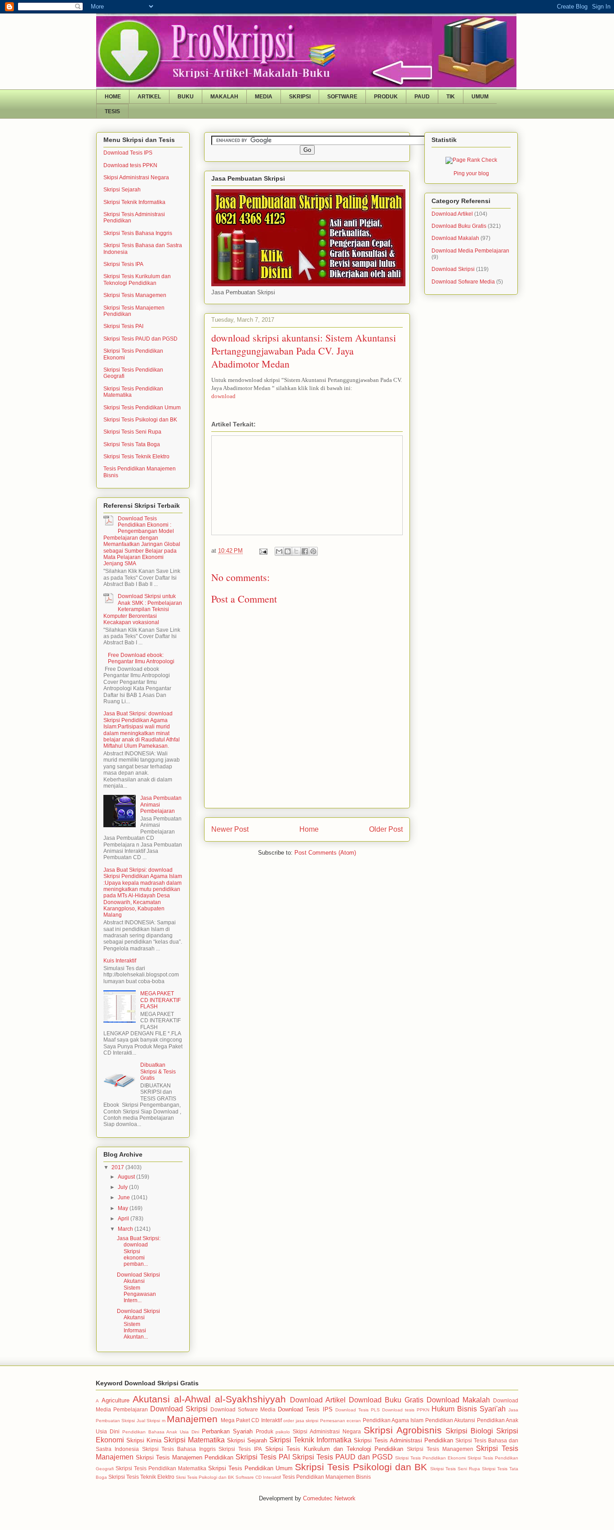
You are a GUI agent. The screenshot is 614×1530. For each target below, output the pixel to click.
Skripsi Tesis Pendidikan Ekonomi (430, 1457)
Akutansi (151, 1399)
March (126, 1229)
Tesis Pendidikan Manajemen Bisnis (326, 1477)
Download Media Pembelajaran (470, 251)
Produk (264, 1431)
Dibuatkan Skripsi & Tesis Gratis (158, 1071)
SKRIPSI (300, 96)
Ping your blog (471, 173)
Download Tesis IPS (127, 153)
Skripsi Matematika (194, 1440)
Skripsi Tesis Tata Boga (131, 444)
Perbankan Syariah (227, 1431)
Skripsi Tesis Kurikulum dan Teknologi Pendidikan (137, 279)
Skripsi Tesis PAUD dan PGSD (140, 339)
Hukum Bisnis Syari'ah (469, 1409)
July (123, 1187)
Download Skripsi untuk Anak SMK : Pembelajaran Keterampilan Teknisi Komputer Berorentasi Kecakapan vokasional (142, 609)
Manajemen (192, 1419)
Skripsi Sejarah (122, 189)
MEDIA (263, 96)
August (127, 1177)
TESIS (112, 111)
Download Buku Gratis (459, 226)
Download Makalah (455, 238)
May (123, 1208)
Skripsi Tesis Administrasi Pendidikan (403, 1440)
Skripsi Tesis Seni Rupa (132, 432)
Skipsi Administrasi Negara (136, 177)
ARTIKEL (149, 96)
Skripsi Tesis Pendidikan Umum (142, 407)
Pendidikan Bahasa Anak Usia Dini (160, 1431)
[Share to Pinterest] (313, 551)
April (124, 1218)
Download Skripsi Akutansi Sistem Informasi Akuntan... (138, 1324)
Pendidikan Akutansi (450, 1420)
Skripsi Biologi (469, 1431)
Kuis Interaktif (119, 961)
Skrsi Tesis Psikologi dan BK (205, 1477)
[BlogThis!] (287, 551)
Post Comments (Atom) (325, 852)
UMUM (480, 96)
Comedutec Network (329, 1498)
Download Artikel (452, 214)
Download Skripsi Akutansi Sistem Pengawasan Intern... (138, 1288)
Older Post (386, 829)
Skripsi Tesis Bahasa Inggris (137, 233)
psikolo (283, 1431)
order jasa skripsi (300, 1420)
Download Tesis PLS (357, 1409)
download (223, 396)
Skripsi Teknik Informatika (134, 202)
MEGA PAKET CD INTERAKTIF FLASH (160, 1000)
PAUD (422, 96)
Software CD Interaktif (258, 1477)
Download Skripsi (453, 269)
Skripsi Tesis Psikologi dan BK (140, 420)
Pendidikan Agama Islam (393, 1420)
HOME (113, 96)
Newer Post (230, 829)
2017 (118, 1167)
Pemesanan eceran (340, 1420)
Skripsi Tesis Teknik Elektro (136, 456)
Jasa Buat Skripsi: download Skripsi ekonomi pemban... (138, 1251)
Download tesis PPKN (130, 165)
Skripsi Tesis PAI (123, 326)
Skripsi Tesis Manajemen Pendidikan (184, 1457)
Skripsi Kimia (143, 1440)
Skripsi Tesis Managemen (134, 295)
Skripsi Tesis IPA (123, 264)
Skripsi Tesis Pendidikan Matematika (161, 1468)
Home (309, 829)
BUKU (186, 96)
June (124, 1197)
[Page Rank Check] (471, 160)
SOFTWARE (342, 96)
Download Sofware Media (463, 282)
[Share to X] (296, 551)
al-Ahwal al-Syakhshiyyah (230, 1399)
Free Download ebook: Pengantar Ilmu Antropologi (141, 658)
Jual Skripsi (148, 1420)
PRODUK (386, 96)
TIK (450, 96)
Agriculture (115, 1400)
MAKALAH (224, 96)
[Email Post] (262, 550)
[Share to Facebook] (304, 551)
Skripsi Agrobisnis (403, 1430)
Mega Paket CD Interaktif (251, 1420)
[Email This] (279, 551)
